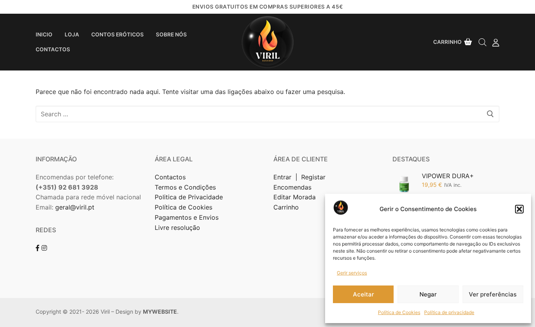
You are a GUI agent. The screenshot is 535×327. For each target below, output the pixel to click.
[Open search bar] (482, 42)
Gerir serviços (352, 273)
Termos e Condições (186, 187)
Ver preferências (493, 294)
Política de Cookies (399, 312)
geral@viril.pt (74, 207)
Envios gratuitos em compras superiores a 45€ (267, 7)
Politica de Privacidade (190, 197)
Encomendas (292, 187)
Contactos (170, 177)
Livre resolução (177, 227)
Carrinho (286, 207)
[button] (519, 209)
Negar (428, 294)
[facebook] (38, 248)
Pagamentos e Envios (187, 217)
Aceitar (363, 294)
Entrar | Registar (300, 177)
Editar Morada (294, 197)
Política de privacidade (449, 312)
